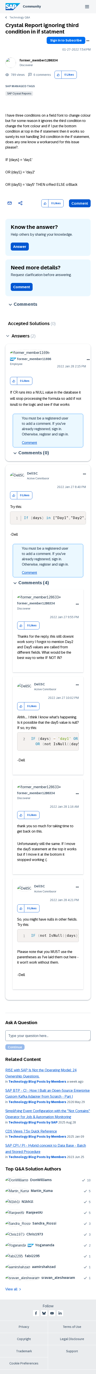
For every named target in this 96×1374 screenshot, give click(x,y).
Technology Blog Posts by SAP (33, 1122)
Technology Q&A (19, 17)
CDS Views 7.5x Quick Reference (31, 1131)
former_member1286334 (39, 60)
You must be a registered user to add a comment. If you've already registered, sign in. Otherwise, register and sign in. (45, 426)
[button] (58, 75)
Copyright (24, 1339)
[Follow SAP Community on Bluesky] (44, 1313)
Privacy (24, 1327)
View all (11, 1289)
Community (32, 6)
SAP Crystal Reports (19, 93)
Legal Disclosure (72, 1339)
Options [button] (88, 41)
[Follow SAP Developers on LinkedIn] (60, 1313)
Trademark (24, 1351)
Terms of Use (72, 1327)
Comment (79, 203)
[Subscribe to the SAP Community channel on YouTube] (52, 1313)
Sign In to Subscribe (66, 40)
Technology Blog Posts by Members (37, 1081)
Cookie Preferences (23, 1363)
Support (72, 1351)
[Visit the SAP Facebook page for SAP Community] (36, 1313)
